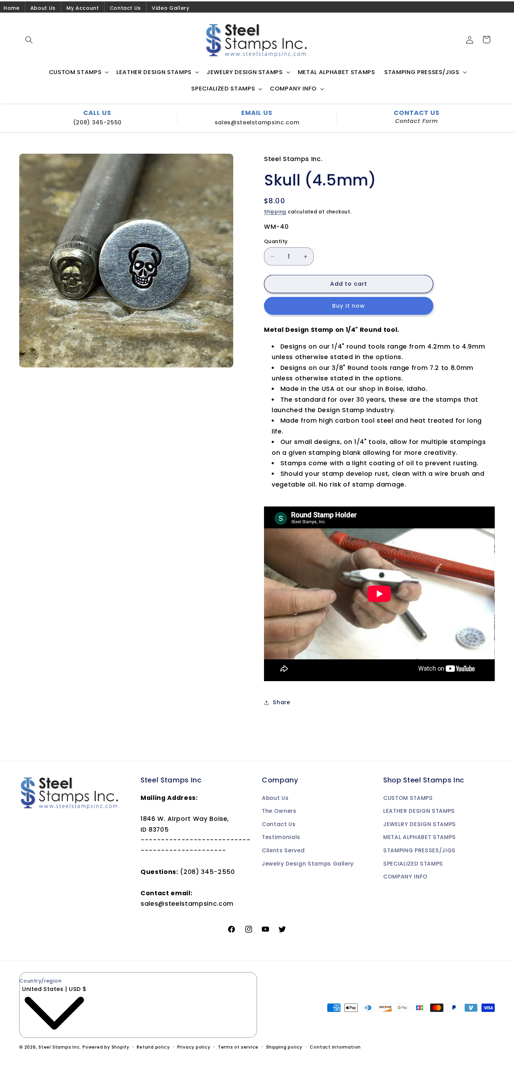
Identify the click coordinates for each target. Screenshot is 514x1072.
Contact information (335, 1047)
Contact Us (125, 8)
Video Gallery (171, 8)
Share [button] (281, 702)
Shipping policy (284, 1047)
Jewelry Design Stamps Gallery (308, 863)
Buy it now (348, 306)
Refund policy (153, 1047)
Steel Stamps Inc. (59, 1047)
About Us (43, 8)
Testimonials (281, 837)
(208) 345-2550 (97, 122)
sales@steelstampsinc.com (257, 122)
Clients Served (283, 850)
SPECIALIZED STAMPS (413, 863)
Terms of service (238, 1047)
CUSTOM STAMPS (408, 798)
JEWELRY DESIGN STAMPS (419, 824)
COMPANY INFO (405, 876)
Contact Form (416, 121)
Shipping (275, 212)
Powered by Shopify (106, 1047)
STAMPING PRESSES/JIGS (419, 850)
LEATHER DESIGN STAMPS (419, 811)
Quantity (276, 241)
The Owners (279, 811)
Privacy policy (193, 1047)
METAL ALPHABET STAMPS (419, 837)
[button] (29, 39)
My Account (82, 8)
